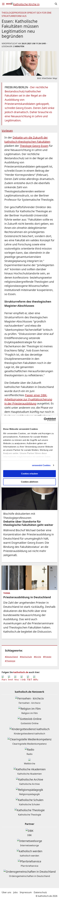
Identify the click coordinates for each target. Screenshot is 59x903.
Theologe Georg (34, 146)
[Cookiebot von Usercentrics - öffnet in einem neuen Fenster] (44, 419)
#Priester (47, 656)
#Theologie (10, 661)
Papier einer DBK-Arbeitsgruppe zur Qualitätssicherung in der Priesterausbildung (28, 399)
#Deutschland (11, 656)
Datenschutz (40, 892)
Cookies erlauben (29, 473)
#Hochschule (26, 656)
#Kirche (37, 656)
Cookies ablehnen (29, 482)
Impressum (26, 892)
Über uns (6, 892)
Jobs (15, 892)
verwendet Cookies (41, 465)
